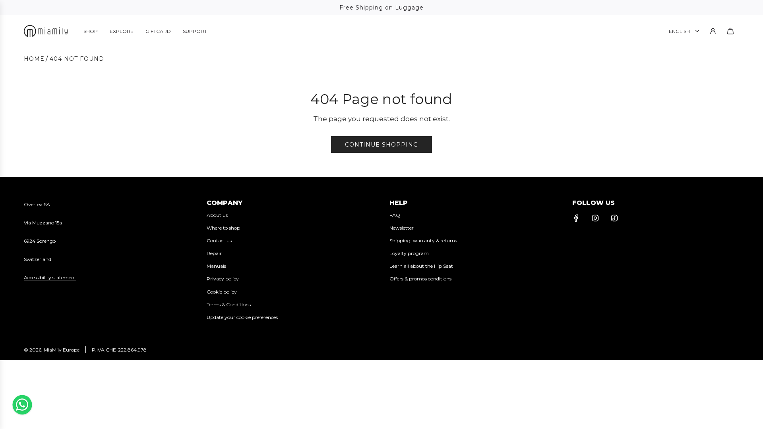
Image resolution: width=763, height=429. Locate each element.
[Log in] (713, 31)
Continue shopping (381, 144)
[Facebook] (576, 218)
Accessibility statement (50, 277)
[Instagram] (595, 218)
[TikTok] (614, 218)
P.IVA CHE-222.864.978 (119, 350)
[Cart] (730, 31)
